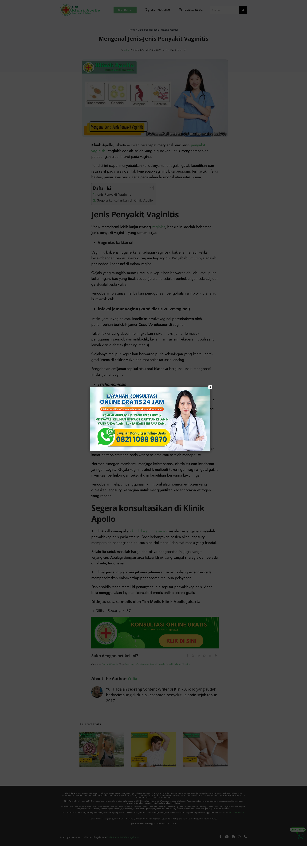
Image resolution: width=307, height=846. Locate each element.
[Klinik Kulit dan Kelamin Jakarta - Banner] (150, 419)
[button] (153, 423)
